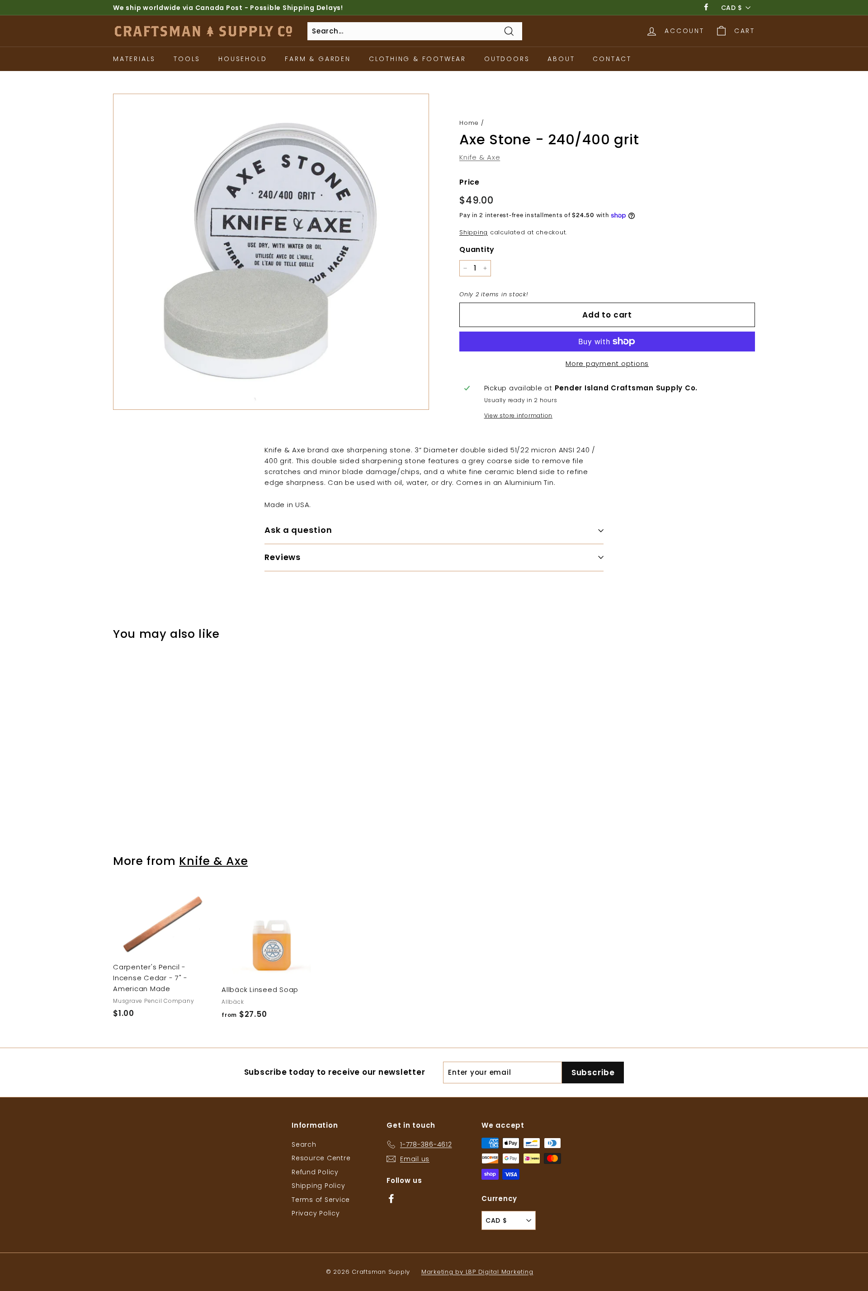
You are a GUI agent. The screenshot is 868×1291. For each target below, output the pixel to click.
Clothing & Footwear (417, 58)
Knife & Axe (479, 157)
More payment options (607, 363)
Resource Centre (321, 1158)
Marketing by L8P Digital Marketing (477, 1271)
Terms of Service (321, 1199)
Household (242, 58)
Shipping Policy (318, 1185)
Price (469, 182)
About (561, 58)
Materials (134, 58)
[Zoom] (271, 251)
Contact (612, 58)
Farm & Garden (317, 58)
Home (469, 123)
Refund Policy (315, 1172)
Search (304, 1144)
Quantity (477, 249)
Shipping (473, 232)
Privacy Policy (316, 1213)
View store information (518, 415)
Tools (187, 58)
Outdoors (506, 58)
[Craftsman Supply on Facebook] (391, 1198)
